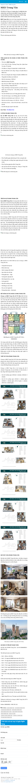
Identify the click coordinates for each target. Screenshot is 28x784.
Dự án (7, 4)
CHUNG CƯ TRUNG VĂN (17, 715)
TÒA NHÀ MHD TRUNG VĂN (6, 717)
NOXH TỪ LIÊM (12, 713)
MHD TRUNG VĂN (10, 707)
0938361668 (12, 780)
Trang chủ (3, 4)
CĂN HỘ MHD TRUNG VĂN (6, 709)
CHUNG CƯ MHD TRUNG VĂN (6, 715)
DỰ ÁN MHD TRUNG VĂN (19, 707)
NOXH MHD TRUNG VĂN (16, 709)
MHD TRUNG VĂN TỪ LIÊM (6, 711)
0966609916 (7, 780)
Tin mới (21, 1)
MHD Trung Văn (12, 4)
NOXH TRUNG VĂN (4, 713)
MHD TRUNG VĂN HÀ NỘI (17, 711)
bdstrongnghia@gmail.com (8, 781)
